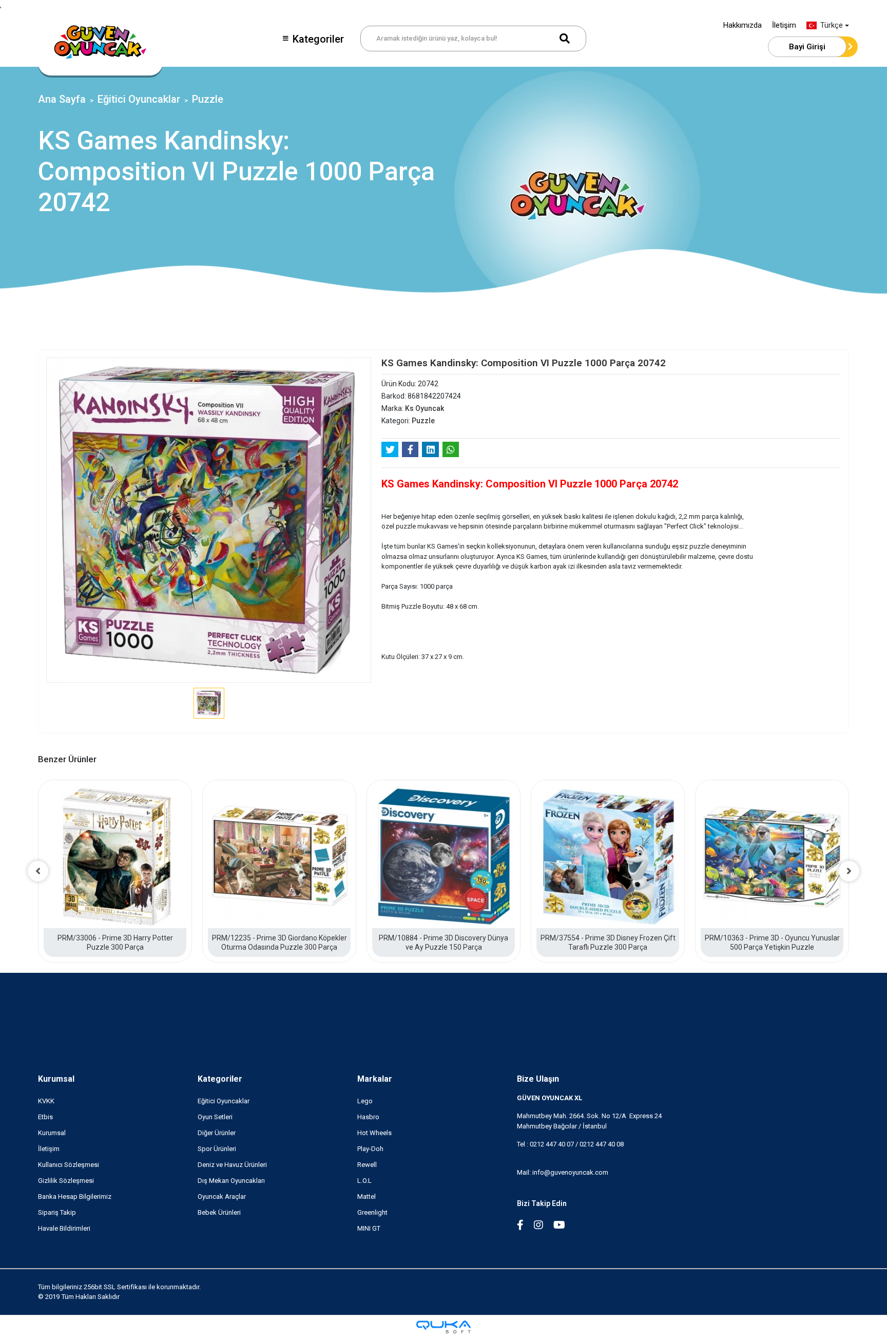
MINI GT (368, 1228)
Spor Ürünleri (217, 1149)
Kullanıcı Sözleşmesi (68, 1165)
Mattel (366, 1196)
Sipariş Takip (57, 1212)
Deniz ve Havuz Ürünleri (232, 1165)
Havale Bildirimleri (64, 1228)
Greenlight (372, 1212)
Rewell (367, 1165)
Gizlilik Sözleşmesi (66, 1180)
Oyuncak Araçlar (222, 1196)
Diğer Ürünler (217, 1133)
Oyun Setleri (215, 1117)
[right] (849, 871)
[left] (38, 871)
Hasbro (368, 1117)
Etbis (45, 1117)
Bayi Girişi (807, 46)
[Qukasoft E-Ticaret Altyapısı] (443, 1327)
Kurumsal (56, 1079)
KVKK (46, 1101)
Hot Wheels (374, 1133)
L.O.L (364, 1180)
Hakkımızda (742, 25)
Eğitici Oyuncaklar (223, 1101)
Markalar (374, 1079)
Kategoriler (318, 39)
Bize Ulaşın (538, 1079)
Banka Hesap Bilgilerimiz (74, 1196)
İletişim (784, 25)
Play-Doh (370, 1149)
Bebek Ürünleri (219, 1212)
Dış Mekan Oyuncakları (231, 1180)
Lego (365, 1101)
